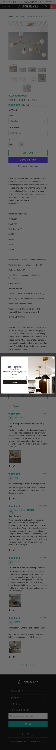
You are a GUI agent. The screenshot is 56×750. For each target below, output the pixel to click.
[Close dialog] (53, 358)
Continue (15, 382)
